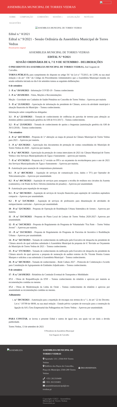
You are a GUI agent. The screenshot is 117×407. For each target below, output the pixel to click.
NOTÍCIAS (88, 17)
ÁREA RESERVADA (88, 368)
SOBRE (12, 17)
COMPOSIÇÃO (26, 17)
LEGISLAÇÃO (73, 17)
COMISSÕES (43, 17)
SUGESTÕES (15, 23)
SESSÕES (57, 17)
